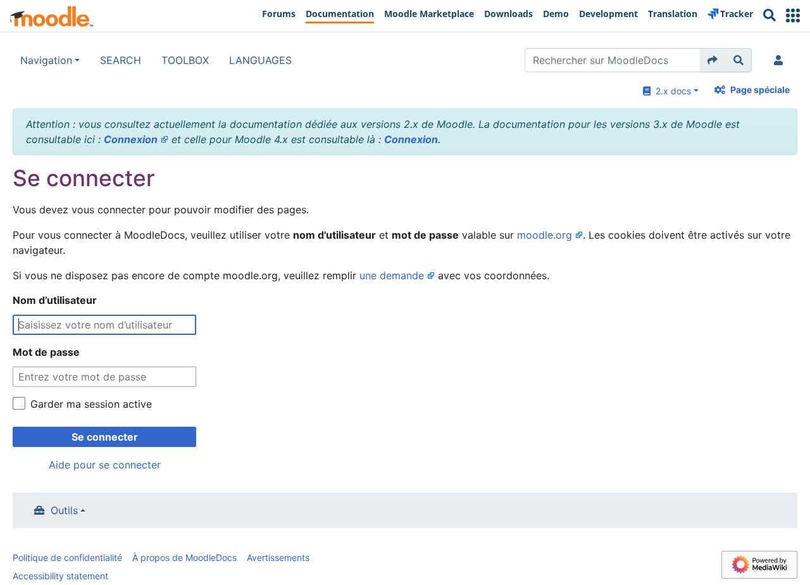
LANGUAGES (260, 60)
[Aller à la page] (713, 60)
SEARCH (120, 60)
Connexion (131, 139)
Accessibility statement (60, 575)
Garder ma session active (91, 404)
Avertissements (278, 557)
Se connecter (105, 437)
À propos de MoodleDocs (184, 557)
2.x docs (671, 90)
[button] (793, 15)
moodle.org (544, 235)
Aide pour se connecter (105, 464)
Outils (64, 510)
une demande (391, 275)
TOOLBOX (185, 60)
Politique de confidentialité (67, 557)
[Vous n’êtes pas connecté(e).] (781, 60)
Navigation (46, 60)
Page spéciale (760, 89)
